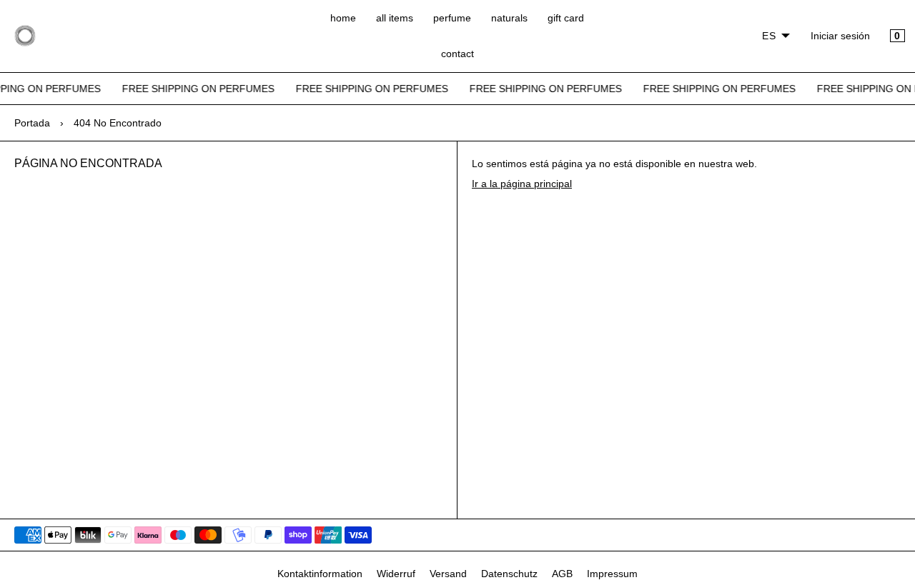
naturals (509, 18)
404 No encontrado (118, 123)
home (343, 18)
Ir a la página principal (522, 183)
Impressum (612, 573)
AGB (562, 573)
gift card (566, 18)
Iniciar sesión (840, 35)
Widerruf (396, 573)
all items (394, 18)
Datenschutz (509, 573)
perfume (452, 18)
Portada (32, 123)
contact (457, 53)
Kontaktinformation (319, 573)
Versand (448, 573)
